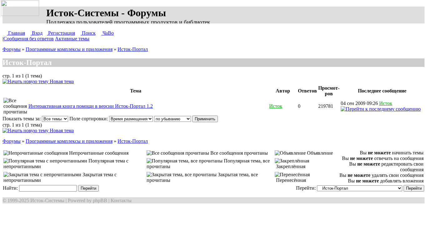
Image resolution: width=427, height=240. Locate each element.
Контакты (121, 200)
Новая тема (61, 81)
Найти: (11, 188)
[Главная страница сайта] (21, 8)
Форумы (12, 49)
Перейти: (306, 188)
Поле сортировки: (89, 118)
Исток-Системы (47, 200)
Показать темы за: (22, 118)
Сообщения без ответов (28, 38)
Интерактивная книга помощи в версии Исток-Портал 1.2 (90, 106)
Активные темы (72, 38)
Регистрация (61, 33)
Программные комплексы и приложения (69, 49)
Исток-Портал (133, 49)
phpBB (100, 200)
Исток (275, 106)
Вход (37, 33)
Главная (16, 33)
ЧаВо (107, 33)
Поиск (88, 33)
